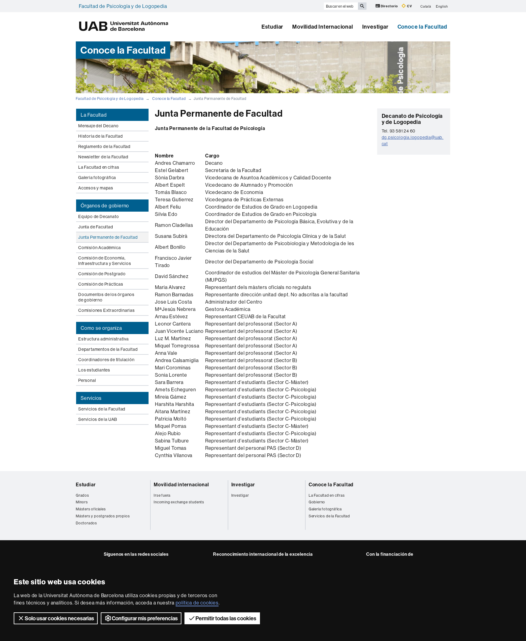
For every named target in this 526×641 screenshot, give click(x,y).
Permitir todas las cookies (225, 618)
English (442, 6)
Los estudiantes (94, 370)
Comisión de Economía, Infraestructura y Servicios (104, 260)
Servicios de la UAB (97, 419)
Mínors (82, 502)
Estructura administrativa (103, 339)
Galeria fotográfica (97, 177)
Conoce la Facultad (422, 26)
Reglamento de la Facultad (104, 146)
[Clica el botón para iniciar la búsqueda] (362, 6)
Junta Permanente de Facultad (108, 237)
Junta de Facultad (95, 227)
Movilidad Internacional (322, 26)
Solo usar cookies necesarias (59, 618)
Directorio (389, 6)
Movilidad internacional (181, 484)
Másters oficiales (91, 509)
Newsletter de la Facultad (103, 157)
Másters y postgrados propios (103, 516)
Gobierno (317, 502)
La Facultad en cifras (98, 167)
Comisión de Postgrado (102, 273)
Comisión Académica (99, 247)
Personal (87, 380)
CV (409, 6)
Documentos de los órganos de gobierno (106, 297)
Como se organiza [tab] (101, 328)
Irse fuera (162, 495)
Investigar (375, 26)
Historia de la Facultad (100, 136)
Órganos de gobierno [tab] (105, 206)
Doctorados (86, 523)
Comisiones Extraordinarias (106, 310)
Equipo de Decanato (98, 216)
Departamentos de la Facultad (108, 349)
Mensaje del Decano (98, 126)
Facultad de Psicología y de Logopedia (123, 6)
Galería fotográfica (325, 509)
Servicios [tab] (91, 398)
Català (425, 6)
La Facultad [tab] (94, 115)
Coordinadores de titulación (106, 359)
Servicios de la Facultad (101, 409)
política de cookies (197, 603)
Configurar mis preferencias (145, 618)
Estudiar (272, 26)
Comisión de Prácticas (100, 284)
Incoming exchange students (179, 502)
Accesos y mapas (95, 188)
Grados (82, 495)
